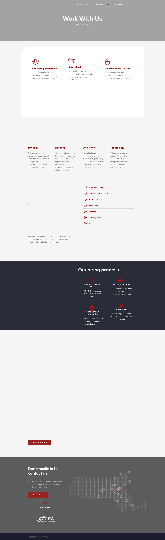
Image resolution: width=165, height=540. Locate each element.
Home (78, 5)
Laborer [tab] (92, 212)
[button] (39, 442)
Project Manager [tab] (96, 187)
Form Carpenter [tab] (96, 199)
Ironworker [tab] (93, 205)
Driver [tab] (91, 224)
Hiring (109, 5)
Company (88, 5)
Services (99, 5)
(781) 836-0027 (46, 507)
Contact (118, 5)
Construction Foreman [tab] (98, 193)
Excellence (88, 147)
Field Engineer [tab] (95, 218)
